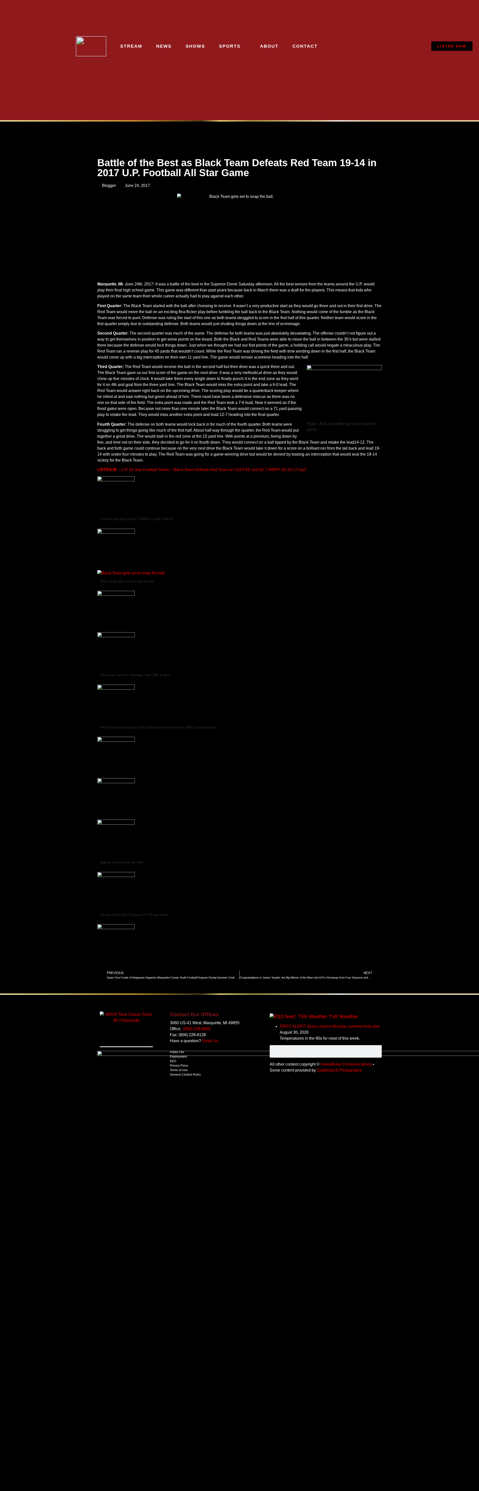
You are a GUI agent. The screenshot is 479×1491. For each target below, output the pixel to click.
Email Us (210, 1041)
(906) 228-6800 (196, 1029)
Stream (131, 46)
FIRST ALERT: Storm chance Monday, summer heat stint (329, 1026)
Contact (305, 46)
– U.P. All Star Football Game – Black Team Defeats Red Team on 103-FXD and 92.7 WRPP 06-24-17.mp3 (201, 470)
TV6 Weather (343, 1016)
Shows (195, 46)
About (269, 46)
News (164, 46)
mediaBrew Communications (346, 1064)
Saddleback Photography (339, 1070)
